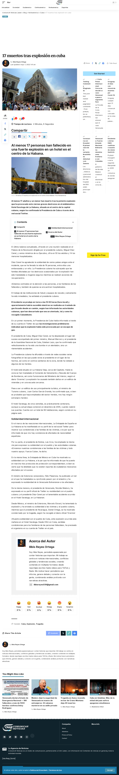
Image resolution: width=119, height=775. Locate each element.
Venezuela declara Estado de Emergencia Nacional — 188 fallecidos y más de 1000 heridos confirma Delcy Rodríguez (15, 703)
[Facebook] (4, 737)
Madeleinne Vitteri (98, 707)
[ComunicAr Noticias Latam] (59, 2)
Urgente (6, 694)
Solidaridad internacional (62, 228)
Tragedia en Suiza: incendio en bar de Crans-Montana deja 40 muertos (73, 700)
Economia (94, 694)
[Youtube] (21, 737)
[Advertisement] (59, 35)
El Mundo (65, 694)
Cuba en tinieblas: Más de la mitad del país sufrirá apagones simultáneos (102, 700)
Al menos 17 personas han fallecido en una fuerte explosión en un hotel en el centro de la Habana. (28, 234)
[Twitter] (10, 737)
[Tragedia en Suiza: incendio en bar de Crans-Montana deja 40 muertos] (74, 687)
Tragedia (39, 624)
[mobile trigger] (4, 2)
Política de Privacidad (38, 770)
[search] (108, 2)
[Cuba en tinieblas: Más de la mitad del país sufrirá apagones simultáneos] (103, 687)
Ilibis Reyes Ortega (19, 62)
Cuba (5, 16)
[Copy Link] (99, 63)
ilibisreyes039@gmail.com (46, 584)
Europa (73, 694)
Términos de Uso (55, 770)
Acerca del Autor (55, 232)
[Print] (103, 63)
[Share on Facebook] (92, 63)
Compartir (20, 227)
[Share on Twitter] (96, 63)
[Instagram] (27, 737)
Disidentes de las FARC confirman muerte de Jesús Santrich (111, 145)
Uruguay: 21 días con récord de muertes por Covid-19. (111, 88)
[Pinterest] (15, 737)
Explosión (31, 624)
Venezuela (45, 694)
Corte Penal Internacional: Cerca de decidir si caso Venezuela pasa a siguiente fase (99, 90)
